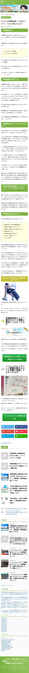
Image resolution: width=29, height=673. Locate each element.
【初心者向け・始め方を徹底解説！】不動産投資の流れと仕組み (18, 501)
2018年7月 (4, 620)
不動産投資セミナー (6, 644)
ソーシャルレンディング (7, 639)
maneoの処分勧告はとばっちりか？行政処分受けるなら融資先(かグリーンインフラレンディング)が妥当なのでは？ (14, 598)
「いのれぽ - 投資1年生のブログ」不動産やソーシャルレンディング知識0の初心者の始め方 (14, 661)
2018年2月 (4, 628)
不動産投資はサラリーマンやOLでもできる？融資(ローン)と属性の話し (18, 466)
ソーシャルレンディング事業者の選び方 (14, 417)
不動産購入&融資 (5, 649)
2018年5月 (4, 623)
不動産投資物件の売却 (7, 647)
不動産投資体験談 (6, 645)
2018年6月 (4, 621)
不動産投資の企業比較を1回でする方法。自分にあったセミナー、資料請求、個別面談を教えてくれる (14, 594)
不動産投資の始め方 (7, 443)
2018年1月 (4, 629)
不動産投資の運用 (6, 642)
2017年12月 (4, 631)
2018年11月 (4, 618)
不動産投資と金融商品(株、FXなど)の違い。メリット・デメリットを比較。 (18, 456)
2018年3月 (4, 626)
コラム (3, 637)
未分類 (3, 650)
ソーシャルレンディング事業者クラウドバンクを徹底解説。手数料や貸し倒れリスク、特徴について (14, 607)
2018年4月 (4, 624)
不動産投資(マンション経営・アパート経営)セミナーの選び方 (14, 357)
